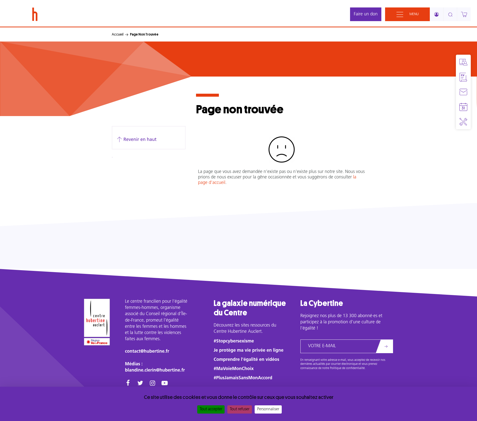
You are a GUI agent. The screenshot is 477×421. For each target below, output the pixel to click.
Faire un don (366, 14)
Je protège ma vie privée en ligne (248, 350)
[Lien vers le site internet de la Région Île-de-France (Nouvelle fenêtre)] (97, 341)
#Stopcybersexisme (234, 341)
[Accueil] (35, 14)
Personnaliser (268, 409)
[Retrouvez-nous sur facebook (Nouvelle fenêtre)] (128, 383)
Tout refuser (239, 409)
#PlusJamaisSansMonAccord (243, 378)
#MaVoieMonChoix (234, 369)
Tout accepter (211, 409)
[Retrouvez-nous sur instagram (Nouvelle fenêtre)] (152, 383)
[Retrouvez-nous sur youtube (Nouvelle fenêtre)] (164, 383)
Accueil (117, 34)
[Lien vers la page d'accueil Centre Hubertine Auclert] (97, 318)
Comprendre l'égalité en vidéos (246, 360)
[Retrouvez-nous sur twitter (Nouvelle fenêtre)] (140, 383)
